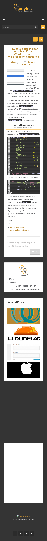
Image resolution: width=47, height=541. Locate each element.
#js (35, 243)
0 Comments (31, 62)
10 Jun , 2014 (15, 62)
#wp (26, 246)
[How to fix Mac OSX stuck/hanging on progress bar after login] (26, 370)
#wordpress (19, 246)
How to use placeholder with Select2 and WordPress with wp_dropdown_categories (23, 52)
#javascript (21, 243)
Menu (5, 20)
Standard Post (25, 64)
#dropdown (11, 243)
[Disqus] (23, 408)
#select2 (10, 246)
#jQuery (30, 243)
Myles (11, 279)
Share (35, 252)
